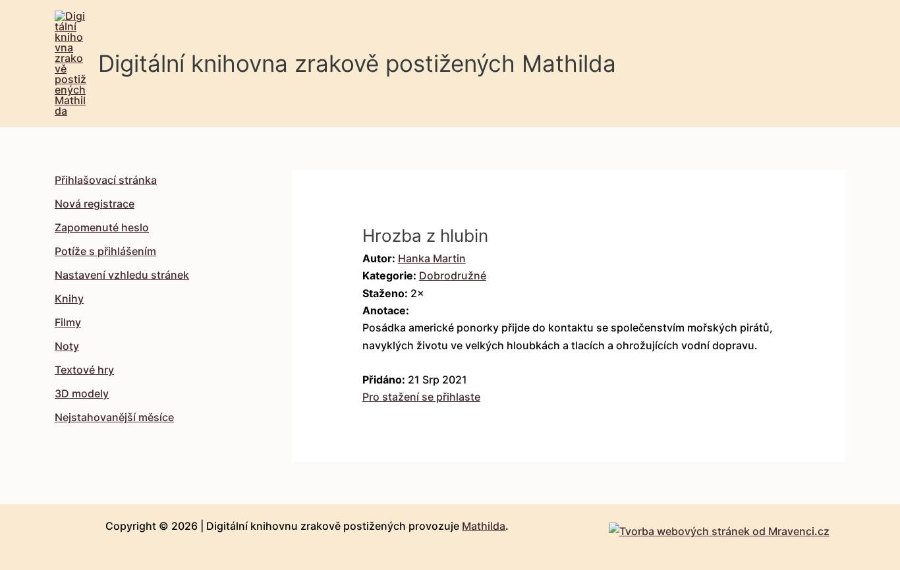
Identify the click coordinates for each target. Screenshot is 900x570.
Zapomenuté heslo (102, 227)
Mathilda (483, 525)
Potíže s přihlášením (105, 251)
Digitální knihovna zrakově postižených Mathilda (357, 63)
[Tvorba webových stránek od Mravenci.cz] (719, 527)
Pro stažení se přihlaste (421, 396)
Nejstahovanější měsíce (114, 417)
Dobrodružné (452, 275)
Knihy (69, 298)
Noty (67, 346)
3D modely (82, 393)
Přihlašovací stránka (106, 179)
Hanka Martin (432, 258)
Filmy (68, 322)
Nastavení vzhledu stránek (122, 274)
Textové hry (84, 369)
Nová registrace (94, 203)
